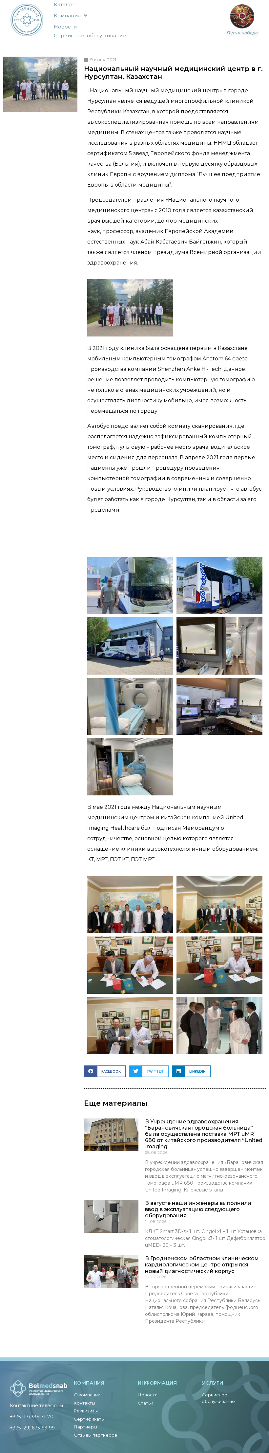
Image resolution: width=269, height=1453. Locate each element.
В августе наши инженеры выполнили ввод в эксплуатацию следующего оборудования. (198, 1209)
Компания (67, 15)
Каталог (64, 4)
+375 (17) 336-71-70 (31, 1417)
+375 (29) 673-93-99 (32, 1428)
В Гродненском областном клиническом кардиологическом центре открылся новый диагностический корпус (202, 1264)
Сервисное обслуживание (90, 35)
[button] (105, 1071)
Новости (65, 27)
